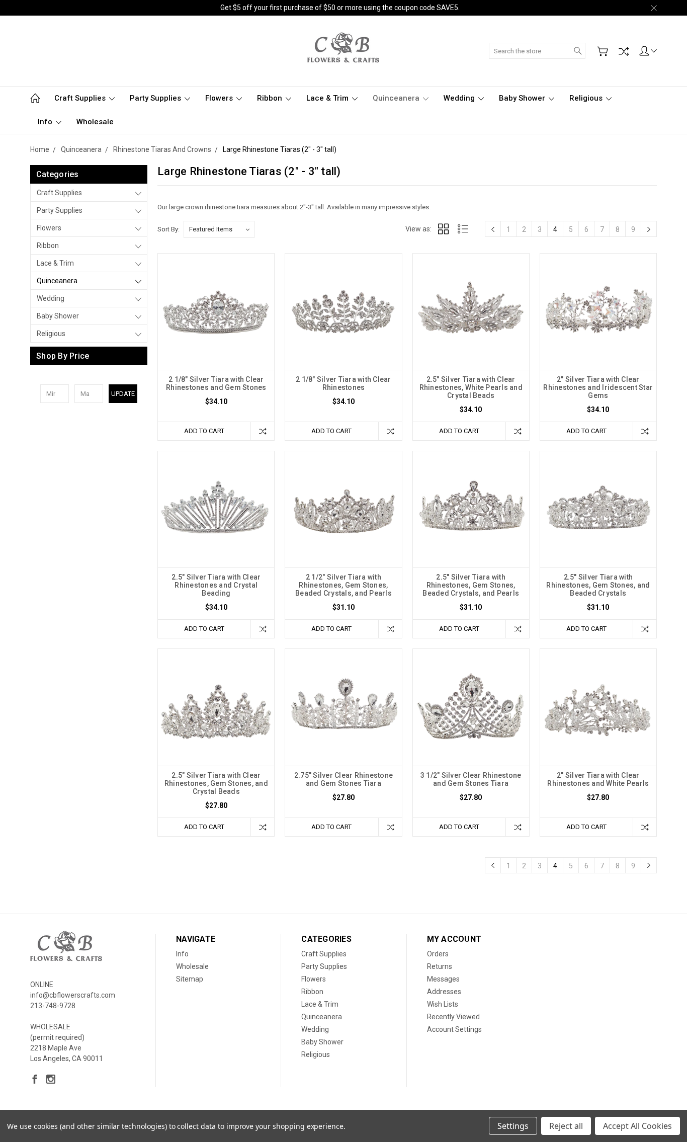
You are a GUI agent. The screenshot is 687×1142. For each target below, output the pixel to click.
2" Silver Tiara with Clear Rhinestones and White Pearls (598, 779)
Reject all (566, 1125)
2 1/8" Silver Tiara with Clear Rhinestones (343, 383)
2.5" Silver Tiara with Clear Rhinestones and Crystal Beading (216, 585)
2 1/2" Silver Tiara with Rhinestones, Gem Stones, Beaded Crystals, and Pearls (343, 585)
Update (123, 393)
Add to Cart (204, 431)
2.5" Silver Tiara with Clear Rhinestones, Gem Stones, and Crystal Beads (216, 783)
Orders (438, 954)
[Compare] (623, 51)
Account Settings (454, 1029)
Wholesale (95, 121)
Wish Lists (442, 1004)
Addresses (444, 992)
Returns (439, 966)
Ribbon (270, 98)
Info (46, 121)
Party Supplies (156, 98)
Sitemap (189, 979)
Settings (513, 1125)
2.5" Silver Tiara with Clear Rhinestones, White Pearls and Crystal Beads (471, 387)
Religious (587, 98)
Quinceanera (397, 98)
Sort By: (168, 229)
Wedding (460, 98)
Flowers (220, 98)
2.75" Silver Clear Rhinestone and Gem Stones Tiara (343, 779)
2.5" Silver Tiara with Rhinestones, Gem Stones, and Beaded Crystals (598, 585)
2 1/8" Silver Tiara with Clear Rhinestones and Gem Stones (216, 383)
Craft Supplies (81, 98)
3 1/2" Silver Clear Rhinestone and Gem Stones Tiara (471, 779)
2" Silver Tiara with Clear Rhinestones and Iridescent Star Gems (598, 387)
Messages (443, 979)
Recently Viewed (453, 1017)
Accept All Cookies (637, 1125)
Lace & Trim (328, 98)
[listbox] (219, 229)
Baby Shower (523, 98)
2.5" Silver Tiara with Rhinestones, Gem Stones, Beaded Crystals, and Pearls (470, 585)
